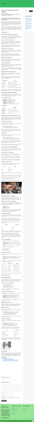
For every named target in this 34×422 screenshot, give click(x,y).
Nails (10, 3)
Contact (13, 411)
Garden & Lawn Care (19, 1)
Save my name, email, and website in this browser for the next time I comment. (11, 398)
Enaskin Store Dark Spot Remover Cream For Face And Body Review (28, 23)
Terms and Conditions (15, 409)
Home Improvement (7, 1)
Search (26, 9)
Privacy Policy (14, 410)
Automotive (25, 1)
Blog (5, 3)
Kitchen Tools (13, 1)
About (29, 1)
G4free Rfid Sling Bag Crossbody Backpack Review (28, 28)
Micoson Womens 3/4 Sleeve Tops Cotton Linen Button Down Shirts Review (28, 19)
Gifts (8, 3)
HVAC (2, 376)
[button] (5, 6)
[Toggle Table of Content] (7, 32)
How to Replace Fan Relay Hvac (7, 358)
